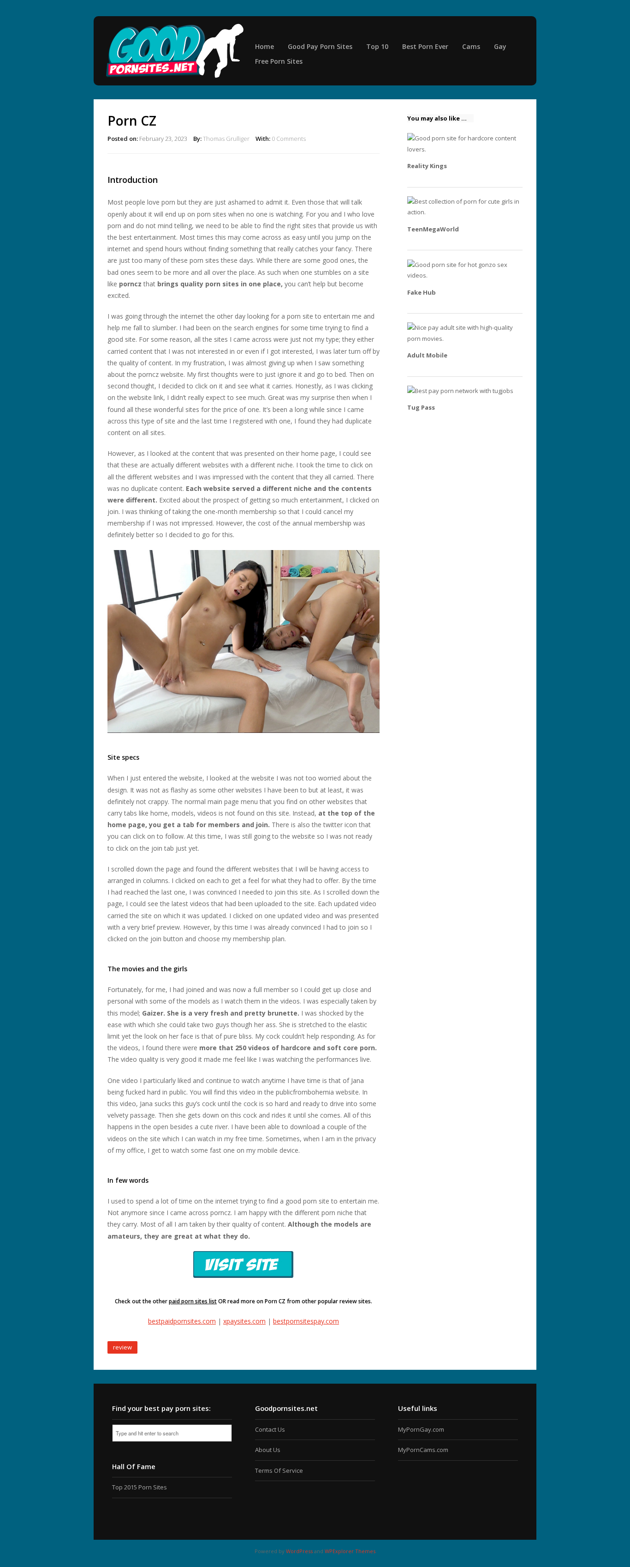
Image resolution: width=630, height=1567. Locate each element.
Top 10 (377, 46)
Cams (471, 46)
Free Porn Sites (279, 61)
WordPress (299, 1551)
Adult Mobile (427, 355)
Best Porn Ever (425, 46)
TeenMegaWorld (433, 229)
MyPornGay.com (421, 1429)
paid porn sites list (193, 1301)
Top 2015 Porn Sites (139, 1487)
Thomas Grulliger (226, 138)
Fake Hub (421, 292)
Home (264, 46)
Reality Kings (427, 166)
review (122, 1347)
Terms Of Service (279, 1470)
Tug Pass (421, 407)
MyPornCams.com (423, 1450)
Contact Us (270, 1429)
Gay (500, 46)
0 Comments (289, 138)
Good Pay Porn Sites (320, 46)
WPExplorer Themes (350, 1551)
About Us (267, 1450)
